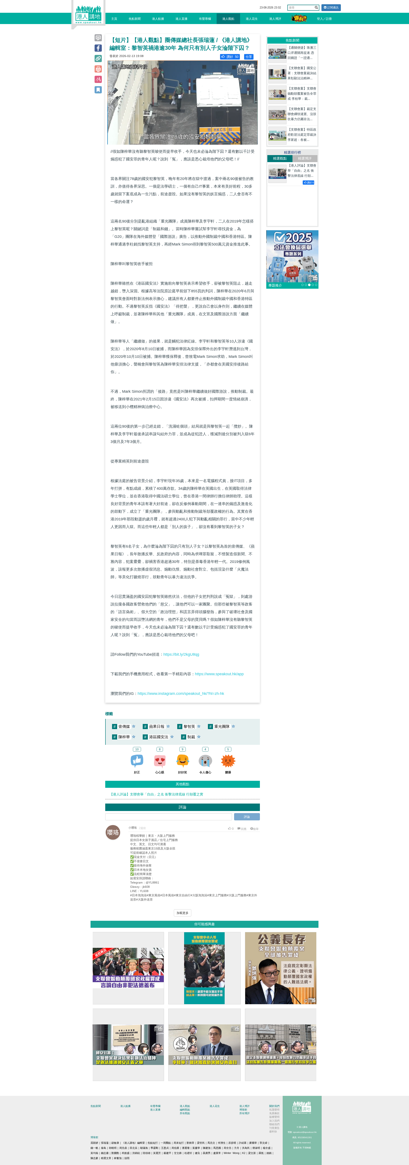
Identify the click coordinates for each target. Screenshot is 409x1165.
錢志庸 (105, 1153)
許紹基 (242, 1142)
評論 (247, 816)
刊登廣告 (274, 1127)
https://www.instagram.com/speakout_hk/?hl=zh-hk (181, 693)
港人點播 (158, 18)
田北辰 (133, 1147)
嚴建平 (167, 1153)
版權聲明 (274, 1116)
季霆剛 (154, 1147)
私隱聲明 (274, 1109)
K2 (243, 1153)
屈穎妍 (94, 1142)
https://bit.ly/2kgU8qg (181, 654)
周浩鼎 (123, 1147)
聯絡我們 (274, 1124)
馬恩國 (217, 1147)
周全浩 (227, 1147)
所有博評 (244, 1113)
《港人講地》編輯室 (133, 1142)
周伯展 (175, 1147)
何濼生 (222, 1142)
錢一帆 (94, 1147)
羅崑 (261, 1153)
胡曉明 (113, 1147)
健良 (197, 1153)
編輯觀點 (185, 1109)
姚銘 (269, 1153)
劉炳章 (190, 1142)
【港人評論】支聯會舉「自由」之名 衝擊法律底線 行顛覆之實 (156, 794)
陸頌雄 (146, 1153)
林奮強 (118, 1158)
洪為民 (246, 1147)
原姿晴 (232, 1142)
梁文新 (252, 1153)
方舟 (236, 1147)
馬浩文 (211, 1142)
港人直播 (181, 18)
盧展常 (217, 1153)
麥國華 (253, 1142)
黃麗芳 (157, 1153)
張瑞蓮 (105, 1142)
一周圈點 (166, 1142)
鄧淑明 (256, 1147)
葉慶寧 (196, 1147)
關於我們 (274, 1106)
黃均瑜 (94, 1153)
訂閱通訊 (332, 7)
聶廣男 (206, 1153)
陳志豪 (94, 1158)
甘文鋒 (178, 1153)
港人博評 (275, 18)
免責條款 (274, 1113)
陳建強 (206, 1147)
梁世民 (201, 1142)
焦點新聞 (135, 18)
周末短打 (179, 1142)
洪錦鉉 (136, 1153)
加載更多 (183, 913)
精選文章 (106, 1158)
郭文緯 (263, 1142)
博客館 (243, 1109)
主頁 (114, 18)
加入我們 (274, 1120)
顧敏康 (115, 1142)
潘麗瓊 (186, 1147)
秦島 (103, 1147)
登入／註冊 (324, 18)
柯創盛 (126, 1153)
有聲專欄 (205, 18)
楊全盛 (267, 1147)
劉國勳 (115, 1153)
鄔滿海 (144, 1147)
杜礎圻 (188, 1153)
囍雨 (127, 1158)
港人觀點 (228, 18)
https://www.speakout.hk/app (219, 674)
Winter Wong (231, 1153)
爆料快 (273, 1131)
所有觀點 (185, 1113)
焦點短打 (153, 1142)
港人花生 (252, 18)
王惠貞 (165, 1147)
